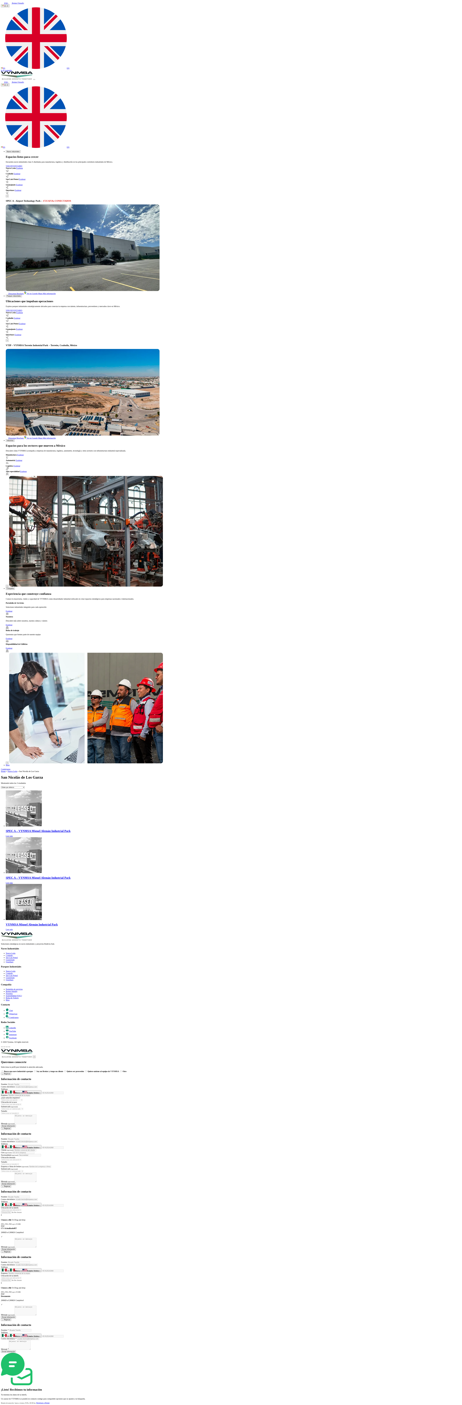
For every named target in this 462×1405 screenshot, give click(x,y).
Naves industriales (13, 151)
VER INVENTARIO (14, 166)
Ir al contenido (6, 70)
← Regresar (6, 1074)
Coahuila (9, 955)
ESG (6, 3)
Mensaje (8, 1124)
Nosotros (9, 994)
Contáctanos (5, 769)
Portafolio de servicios (14, 989)
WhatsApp (13, 1014)
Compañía (10, 588)
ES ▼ (6, 6)
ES (4, 68)
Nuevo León (12, 771)
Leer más (9, 836)
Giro (6, 1153)
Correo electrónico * (8, 1339)
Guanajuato (10, 960)
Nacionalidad (9, 1155)
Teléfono (4, 1089)
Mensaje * (5, 1349)
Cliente (7, 1150)
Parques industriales (14, 296)
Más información (49, 294)
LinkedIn (12, 1028)
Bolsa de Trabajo (12, 998)
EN (68, 68)
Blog (8, 765)
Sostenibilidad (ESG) (14, 996)
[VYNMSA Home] (17, 79)
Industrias (10, 440)
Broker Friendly (17, 3)
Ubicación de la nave (9, 1102)
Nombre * (5, 1330)
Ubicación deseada (8, 1157)
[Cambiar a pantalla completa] (4, 1046)
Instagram (13, 1035)
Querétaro (9, 962)
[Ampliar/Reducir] (2, 1046)
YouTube (12, 1031)
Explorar (19, 168)
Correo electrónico (8, 1087)
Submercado (9, 1107)
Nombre (4, 1084)
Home (3, 771)
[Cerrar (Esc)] (9, 1046)
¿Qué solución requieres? (10, 1098)
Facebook (13, 1038)
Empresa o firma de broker (14, 1166)
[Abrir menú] (34, 79)
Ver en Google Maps (34, 294)
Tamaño (4, 1111)
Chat (11, 1010)
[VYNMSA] (17, 940)
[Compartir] (7, 1046)
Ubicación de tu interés (9, 1208)
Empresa (4, 1095)
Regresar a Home (43, 1403)
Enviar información (8, 1126)
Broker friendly (11, 991)
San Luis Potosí (12, 958)
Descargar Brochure (16, 294)
